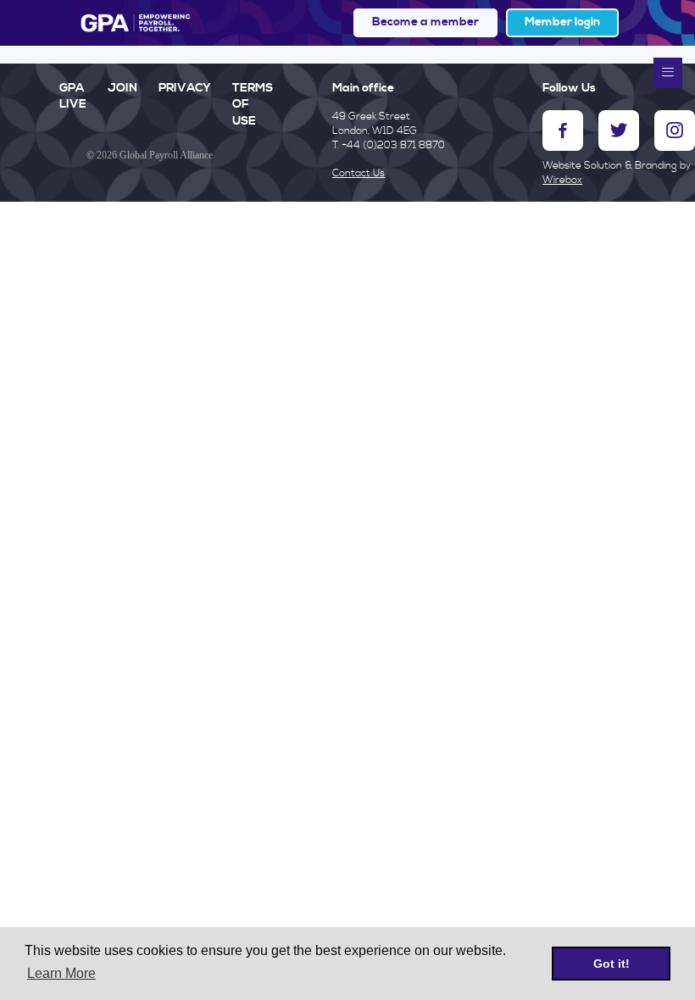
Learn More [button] (61, 973)
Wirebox (562, 180)
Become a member (425, 22)
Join (122, 88)
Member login (562, 22)
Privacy (184, 88)
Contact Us (358, 173)
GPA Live (72, 97)
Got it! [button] (611, 963)
